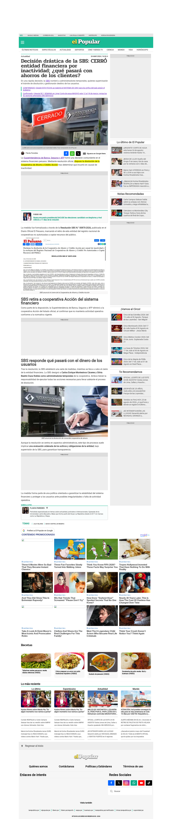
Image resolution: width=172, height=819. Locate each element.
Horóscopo (93, 35)
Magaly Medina (33, 35)
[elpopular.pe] (86, 45)
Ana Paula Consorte (77, 35)
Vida (131, 50)
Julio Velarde (38, 524)
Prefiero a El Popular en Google (40, 530)
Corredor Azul (48, 35)
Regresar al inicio (34, 745)
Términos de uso (133, 766)
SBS (48, 81)
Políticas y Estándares (98, 766)
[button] (22, 42)
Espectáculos (49, 50)
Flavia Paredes (32, 153)
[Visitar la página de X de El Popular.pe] (119, 783)
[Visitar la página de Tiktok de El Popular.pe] (149, 783)
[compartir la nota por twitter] (78, 153)
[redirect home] (86, 757)
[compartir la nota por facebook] (66, 153)
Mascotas (62, 35)
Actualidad (65, 50)
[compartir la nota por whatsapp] (72, 153)
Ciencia (110, 50)
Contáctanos (66, 766)
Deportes (79, 50)
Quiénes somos (38, 766)
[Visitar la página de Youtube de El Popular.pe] (141, 783)
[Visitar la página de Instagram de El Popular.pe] (126, 783)
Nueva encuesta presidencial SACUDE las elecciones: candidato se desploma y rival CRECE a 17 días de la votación (67, 219)
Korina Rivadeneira (108, 35)
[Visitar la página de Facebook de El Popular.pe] (111, 783)
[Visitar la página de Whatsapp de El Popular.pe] (134, 783)
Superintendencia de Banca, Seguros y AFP (44, 158)
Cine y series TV (95, 50)
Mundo (121, 50)
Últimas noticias (30, 50)
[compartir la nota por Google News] (94, 153)
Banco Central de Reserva (55, 524)
